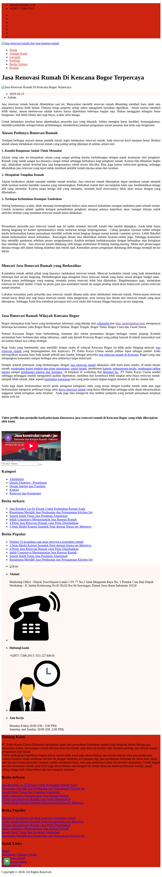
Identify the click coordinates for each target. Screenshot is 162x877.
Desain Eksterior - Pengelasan (28, 482)
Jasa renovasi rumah (14, 861)
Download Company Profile (19, 854)
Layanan (14, 57)
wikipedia (103, 323)
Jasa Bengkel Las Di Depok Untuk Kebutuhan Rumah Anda (47, 508)
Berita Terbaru (18, 64)
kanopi (107, 368)
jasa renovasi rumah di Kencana (119, 354)
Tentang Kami (18, 53)
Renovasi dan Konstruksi (25, 493)
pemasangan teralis (124, 368)
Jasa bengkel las (12, 865)
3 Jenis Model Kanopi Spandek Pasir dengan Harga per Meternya (50, 526)
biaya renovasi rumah (72, 389)
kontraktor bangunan (57, 379)
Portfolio (14, 60)
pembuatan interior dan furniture (42, 372)
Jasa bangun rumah (13, 858)
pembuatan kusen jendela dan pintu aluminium (40, 368)
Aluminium (16, 479)
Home (13, 50)
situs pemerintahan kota (130, 323)
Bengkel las (111, 372)
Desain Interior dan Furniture (27, 486)
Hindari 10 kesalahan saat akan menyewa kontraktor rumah (46, 541)
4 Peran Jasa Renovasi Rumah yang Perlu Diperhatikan (43, 523)
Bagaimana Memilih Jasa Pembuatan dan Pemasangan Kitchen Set (50, 512)
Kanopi (14, 489)
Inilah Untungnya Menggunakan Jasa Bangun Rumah (43, 519)
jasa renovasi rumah (83, 365)
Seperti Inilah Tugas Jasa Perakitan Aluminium (38, 516)
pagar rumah (79, 368)
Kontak (14, 67)
